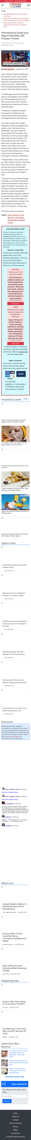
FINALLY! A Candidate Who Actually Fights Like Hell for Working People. (17, 1071)
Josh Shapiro (19, 217)
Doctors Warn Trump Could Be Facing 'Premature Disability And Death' (14, 937)
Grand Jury (16, 215)
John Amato (6, 974)
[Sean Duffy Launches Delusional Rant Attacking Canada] (14, 955)
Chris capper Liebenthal (9, 912)
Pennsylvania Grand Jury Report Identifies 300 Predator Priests (14, 35)
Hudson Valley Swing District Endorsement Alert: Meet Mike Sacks (18, 1063)
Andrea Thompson (8, 944)
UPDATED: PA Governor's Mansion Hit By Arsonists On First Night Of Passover (14, 623)
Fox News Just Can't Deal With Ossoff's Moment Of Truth (14, 1031)
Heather (5, 1037)
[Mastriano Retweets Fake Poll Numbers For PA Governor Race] (15, 641)
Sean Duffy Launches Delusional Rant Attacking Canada (15, 968)
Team (15, 1113)
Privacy (15, 1126)
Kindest (10, 378)
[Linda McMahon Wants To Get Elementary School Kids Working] (14, 894)
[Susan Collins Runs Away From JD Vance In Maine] (14, 991)
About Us (15, 1116)
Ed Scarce (5, 1007)
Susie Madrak (8, 69)
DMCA (15, 1130)
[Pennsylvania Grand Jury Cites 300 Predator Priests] (15, 554)
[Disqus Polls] (15, 763)
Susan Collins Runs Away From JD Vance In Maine (14, 1002)
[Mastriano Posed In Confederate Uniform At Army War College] (15, 582)
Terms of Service (14, 736)
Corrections (15, 1133)
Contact (16, 1120)
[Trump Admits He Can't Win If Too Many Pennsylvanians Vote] (15, 697)
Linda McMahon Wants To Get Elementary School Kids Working (15, 906)
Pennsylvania (13, 220)
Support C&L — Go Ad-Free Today (15, 1)
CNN (9, 215)
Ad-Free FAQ (23, 352)
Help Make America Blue (14, 1077)
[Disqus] (15, 807)
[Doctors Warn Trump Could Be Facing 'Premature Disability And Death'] (14, 923)
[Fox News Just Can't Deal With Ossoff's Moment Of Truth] (14, 1018)
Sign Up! (7, 1101)
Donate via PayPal (21, 374)
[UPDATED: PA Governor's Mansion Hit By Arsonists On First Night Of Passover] (15, 610)
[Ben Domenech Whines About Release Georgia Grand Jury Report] (15, 669)
